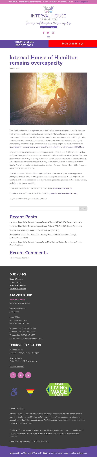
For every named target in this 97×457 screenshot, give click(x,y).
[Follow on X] (21, 375)
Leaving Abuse (16, 282)
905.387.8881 (17, 299)
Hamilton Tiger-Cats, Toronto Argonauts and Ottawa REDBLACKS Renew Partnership (46, 222)
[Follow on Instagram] (28, 375)
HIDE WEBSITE (71, 43)
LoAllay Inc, (26, 453)
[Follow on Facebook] (13, 375)
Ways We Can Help (18, 285)
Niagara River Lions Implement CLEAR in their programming (34, 230)
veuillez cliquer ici (81, 1)
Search (83, 209)
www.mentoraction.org (62, 188)
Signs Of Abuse (16, 279)
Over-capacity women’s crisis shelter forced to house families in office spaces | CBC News (47, 147)
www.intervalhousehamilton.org (64, 193)
